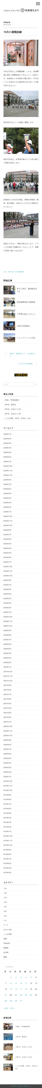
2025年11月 (8, 470)
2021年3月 (7, 712)
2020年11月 (8, 731)
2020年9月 (7, 740)
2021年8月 (7, 690)
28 (6, 1000)
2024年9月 (7, 530)
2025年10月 (8, 475)
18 (26, 989)
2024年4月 (7, 548)
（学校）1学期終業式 (11, 400)
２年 (5, 893)
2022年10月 (8, 626)
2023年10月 (8, 575)
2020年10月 (8, 735)
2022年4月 (7, 653)
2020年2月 (7, 772)
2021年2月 (7, 717)
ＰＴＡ (6, 925)
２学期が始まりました (26, 314)
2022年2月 (7, 662)
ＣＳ (5, 920)
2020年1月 (7, 776)
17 (21, 989)
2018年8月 (7, 854)
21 (6, 994)
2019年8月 (7, 799)
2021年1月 (7, 722)
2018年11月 (8, 840)
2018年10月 (8, 845)
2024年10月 (8, 525)
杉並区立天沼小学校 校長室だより (21, 1086)
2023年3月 (7, 603)
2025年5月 (7, 493)
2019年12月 (8, 781)
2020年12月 (8, 726)
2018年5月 (7, 868)
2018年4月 (7, 872)
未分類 (6, 952)
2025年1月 (7, 511)
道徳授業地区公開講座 (26, 302)
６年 (5, 911)
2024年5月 (7, 543)
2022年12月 (8, 616)
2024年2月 (7, 557)
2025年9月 (7, 479)
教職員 (6, 948)
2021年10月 (8, 680)
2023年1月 (7, 612)
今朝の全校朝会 (23, 325)
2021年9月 (7, 685)
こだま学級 (8, 934)
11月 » (12, 1008)
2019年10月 (8, 790)
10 (21, 983)
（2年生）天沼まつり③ (12, 413)
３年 (5, 897)
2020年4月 (7, 763)
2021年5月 (7, 703)
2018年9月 (7, 849)
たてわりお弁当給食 (25, 363)
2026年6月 (7, 438)
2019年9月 (7, 795)
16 (16, 989)
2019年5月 (7, 813)
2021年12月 (8, 671)
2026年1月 (7, 461)
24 (21, 994)
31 (21, 1000)
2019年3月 (7, 822)
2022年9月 (7, 630)
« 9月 (6, 1008)
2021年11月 (8, 676)
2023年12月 (8, 566)
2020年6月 (7, 754)
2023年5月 (7, 594)
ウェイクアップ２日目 (26, 337)
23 (16, 994)
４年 (5, 902)
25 (26, 994)
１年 (5, 888)
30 (16, 1000)
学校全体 (7, 22)
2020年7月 (7, 749)
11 (26, 983)
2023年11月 (8, 571)
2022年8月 (7, 635)
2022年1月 (7, 667)
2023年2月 (7, 607)
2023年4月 (7, 598)
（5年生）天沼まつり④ (12, 409)
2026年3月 (7, 452)
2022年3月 (7, 658)
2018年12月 (8, 836)
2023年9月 (7, 580)
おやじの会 (8, 929)
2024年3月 (7, 553)
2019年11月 (8, 785)
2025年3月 (7, 502)
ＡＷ (5, 916)
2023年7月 (7, 585)
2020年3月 (7, 767)
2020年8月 (7, 744)
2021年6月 (7, 699)
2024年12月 (8, 516)
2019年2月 (7, 827)
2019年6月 (7, 808)
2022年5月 (7, 648)
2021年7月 (7, 694)
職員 (5, 957)
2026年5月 (7, 443)
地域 (5, 938)
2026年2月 (7, 457)
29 (11, 1000)
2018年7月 (7, 859)
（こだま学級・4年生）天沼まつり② (17, 418)
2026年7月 (7, 434)
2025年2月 (7, 507)
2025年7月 (7, 484)
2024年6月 (7, 539)
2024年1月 (7, 562)
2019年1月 (7, 831)
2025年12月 (8, 466)
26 (31, 994)
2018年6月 (7, 863)
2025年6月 (7, 489)
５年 (5, 906)
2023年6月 (7, 589)
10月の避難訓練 (19, 272)
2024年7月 (7, 534)
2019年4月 (7, 817)
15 (11, 989)
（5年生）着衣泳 (10, 404)
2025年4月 (7, 498)
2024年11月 (8, 521)
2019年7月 (7, 804)
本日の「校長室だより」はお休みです (22, 354)
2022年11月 (8, 621)
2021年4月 (7, 708)
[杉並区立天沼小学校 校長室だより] (21, 10)
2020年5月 (7, 758)
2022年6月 (7, 644)
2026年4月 (7, 448)
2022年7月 (7, 639)
